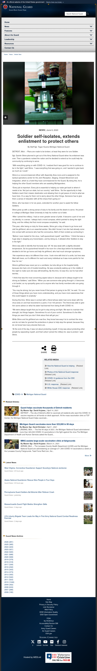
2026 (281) (8, 542)
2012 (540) (8, 577)
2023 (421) (8, 549)
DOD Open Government (48, 615)
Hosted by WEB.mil (32, 657)
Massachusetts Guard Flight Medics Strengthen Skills (25, 504)
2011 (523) (8, 579)
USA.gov (48, 633)
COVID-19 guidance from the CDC (61, 378)
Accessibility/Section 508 (48, 623)
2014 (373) (8, 572)
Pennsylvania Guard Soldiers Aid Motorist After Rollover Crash (29, 492)
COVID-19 (19, 394)
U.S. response (53, 384)
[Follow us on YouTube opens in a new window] (45, 642)
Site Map (48, 602)
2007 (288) (8, 589)
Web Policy (49, 610)
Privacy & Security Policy (48, 605)
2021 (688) (8, 554)
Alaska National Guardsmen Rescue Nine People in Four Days (29, 480)
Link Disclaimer (48, 607)
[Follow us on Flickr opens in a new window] (51, 642)
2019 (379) (8, 559)
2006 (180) (8, 592)
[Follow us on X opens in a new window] (33, 642)
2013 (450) (8, 574)
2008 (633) (8, 587)
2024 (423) (8, 547)
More (87, 456)
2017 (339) (8, 564)
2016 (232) (8, 567)
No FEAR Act (49, 621)
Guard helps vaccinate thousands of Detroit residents (46, 407)
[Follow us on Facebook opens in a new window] (58, 642)
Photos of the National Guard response (62, 372)
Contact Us (9, 48)
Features (8, 30)
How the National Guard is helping (61, 365)
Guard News (8, 471)
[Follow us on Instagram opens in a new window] (64, 642)
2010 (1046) (9, 582)
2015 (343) (8, 569)
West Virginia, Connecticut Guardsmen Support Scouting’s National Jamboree (35, 468)
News (7, 26)
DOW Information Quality (49, 612)
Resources (9, 43)
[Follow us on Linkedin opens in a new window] (39, 642)
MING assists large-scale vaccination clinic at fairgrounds (48, 440)
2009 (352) (8, 584)
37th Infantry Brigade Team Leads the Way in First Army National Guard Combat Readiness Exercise (41, 517)
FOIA (49, 618)
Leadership (9, 39)
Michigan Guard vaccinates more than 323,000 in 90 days (47, 424)
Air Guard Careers (48, 631)
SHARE (44, 352)
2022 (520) (8, 552)
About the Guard (12, 35)
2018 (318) (8, 562)
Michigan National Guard (36, 394)
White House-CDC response (58, 388)
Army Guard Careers (48, 628)
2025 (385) (8, 544)
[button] (55, 2)
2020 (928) (8, 557)
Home (7, 22)
